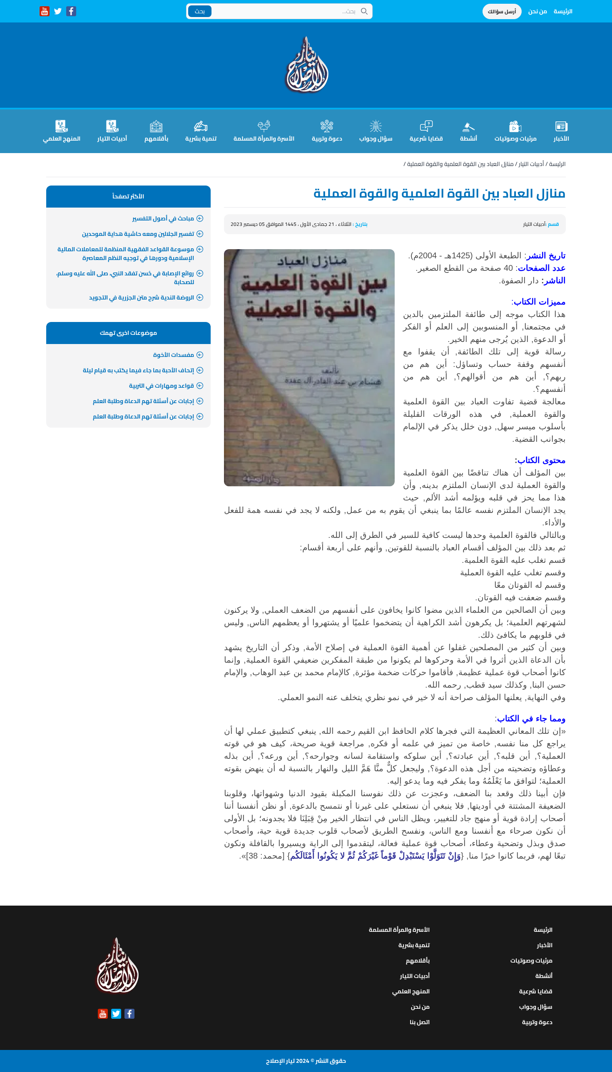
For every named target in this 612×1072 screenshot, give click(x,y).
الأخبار (561, 138)
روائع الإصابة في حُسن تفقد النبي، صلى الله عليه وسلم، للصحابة (125, 277)
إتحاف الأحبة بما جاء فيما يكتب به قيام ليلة (138, 370)
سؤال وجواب (376, 138)
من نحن (537, 11)
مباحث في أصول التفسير (163, 218)
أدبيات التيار (112, 138)
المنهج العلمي (61, 138)
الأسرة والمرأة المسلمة (264, 138)
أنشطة (468, 138)
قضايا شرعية (426, 138)
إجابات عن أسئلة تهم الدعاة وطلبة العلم (143, 401)
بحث (200, 11)
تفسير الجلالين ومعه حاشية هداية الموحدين (138, 233)
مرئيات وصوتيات (516, 138)
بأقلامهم (156, 138)
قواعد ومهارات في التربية (161, 385)
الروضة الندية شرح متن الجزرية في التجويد (141, 297)
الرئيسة (563, 11)
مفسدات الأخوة (173, 354)
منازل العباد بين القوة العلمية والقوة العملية (460, 163)
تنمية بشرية (200, 138)
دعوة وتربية (327, 138)
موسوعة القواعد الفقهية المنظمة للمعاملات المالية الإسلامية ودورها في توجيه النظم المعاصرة (125, 253)
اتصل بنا (420, 1022)
